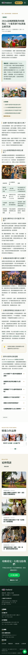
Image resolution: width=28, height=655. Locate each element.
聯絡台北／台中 (19, 2)
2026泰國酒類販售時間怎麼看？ (13, 107)
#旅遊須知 (5, 417)
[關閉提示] (26, 644)
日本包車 (4, 643)
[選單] (24, 2)
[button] (14, 375)
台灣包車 (23, 643)
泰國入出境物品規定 (14, 336)
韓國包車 (10, 643)
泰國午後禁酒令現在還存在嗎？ (13, 104)
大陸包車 (17, 643)
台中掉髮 (10, 443)
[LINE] (25, 652)
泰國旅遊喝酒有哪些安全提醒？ (13, 113)
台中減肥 (15, 443)
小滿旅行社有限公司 (6, 598)
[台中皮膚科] (12, 437)
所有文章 (6, 466)
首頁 (3, 13)
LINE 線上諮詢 (14, 575)
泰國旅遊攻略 (15, 13)
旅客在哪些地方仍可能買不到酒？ (13, 110)
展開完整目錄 (7, 116)
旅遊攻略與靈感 (8, 13)
